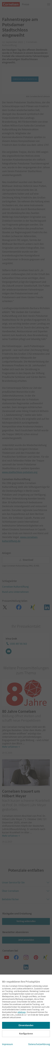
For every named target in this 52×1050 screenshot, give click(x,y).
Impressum (7, 1044)
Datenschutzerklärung (39, 1044)
